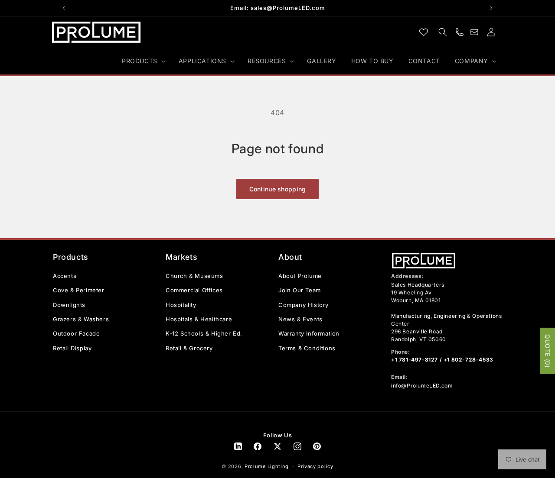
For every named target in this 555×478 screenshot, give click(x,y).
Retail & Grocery (189, 348)
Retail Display (72, 348)
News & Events (300, 319)
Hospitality (181, 304)
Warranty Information (309, 333)
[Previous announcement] (63, 8)
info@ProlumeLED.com (422, 385)
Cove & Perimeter (78, 290)
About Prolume (300, 275)
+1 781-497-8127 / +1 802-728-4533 (442, 359)
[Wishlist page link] (423, 32)
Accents (64, 275)
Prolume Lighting (267, 467)
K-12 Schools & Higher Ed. (204, 333)
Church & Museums (194, 275)
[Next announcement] (491, 8)
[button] (143, 61)
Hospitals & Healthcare (199, 319)
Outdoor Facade (76, 333)
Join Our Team (299, 290)
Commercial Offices (194, 290)
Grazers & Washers (81, 319)
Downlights (69, 304)
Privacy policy (315, 467)
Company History (303, 304)
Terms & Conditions (307, 348)
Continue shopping (277, 189)
